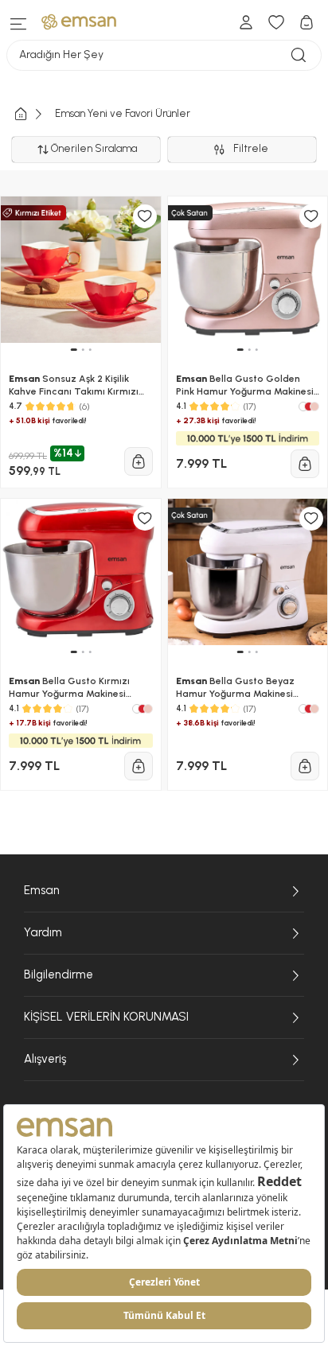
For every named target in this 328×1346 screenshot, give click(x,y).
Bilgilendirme (58, 974)
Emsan (42, 890)
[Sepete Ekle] (138, 461)
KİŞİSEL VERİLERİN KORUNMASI (106, 1017)
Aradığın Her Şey (61, 54)
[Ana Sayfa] (33, 114)
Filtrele (253, 148)
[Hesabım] (246, 22)
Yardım (43, 932)
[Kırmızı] (309, 406)
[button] (73, 349)
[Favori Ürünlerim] (276, 22)
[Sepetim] (306, 22)
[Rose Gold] (314, 406)
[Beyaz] (303, 406)
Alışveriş (45, 1059)
